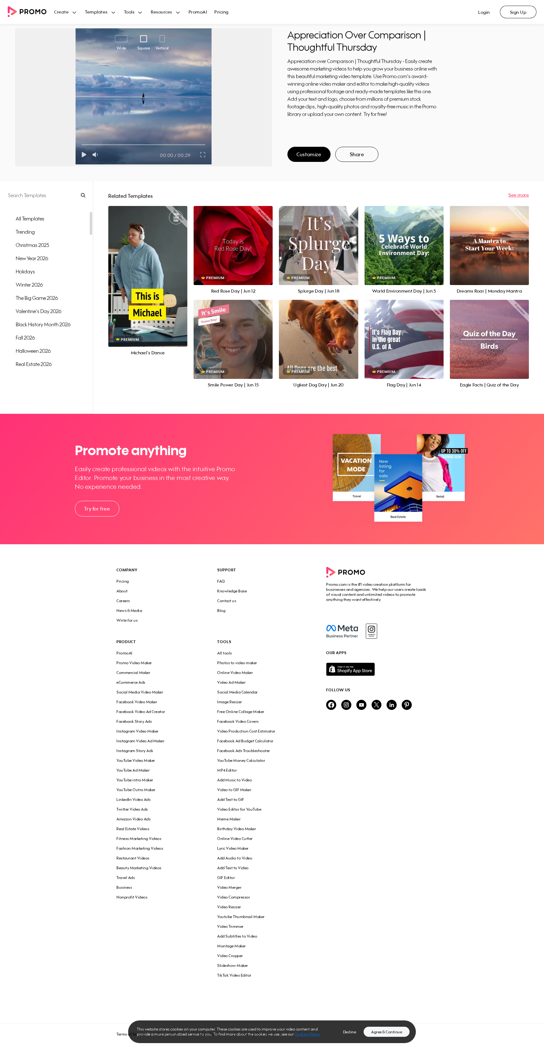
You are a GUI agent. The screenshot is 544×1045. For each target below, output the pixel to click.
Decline (349, 1032)
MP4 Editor (227, 770)
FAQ (221, 581)
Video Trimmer (230, 926)
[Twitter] (376, 705)
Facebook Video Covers (238, 721)
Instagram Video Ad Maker (140, 741)
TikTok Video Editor (234, 975)
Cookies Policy (307, 1034)
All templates (30, 218)
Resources (161, 11)
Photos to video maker (237, 662)
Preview (148, 269)
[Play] (84, 154)
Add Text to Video (233, 867)
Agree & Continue (386, 1032)
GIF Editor (226, 877)
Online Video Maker (235, 672)
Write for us (127, 620)
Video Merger (229, 887)
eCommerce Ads (130, 682)
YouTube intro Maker (134, 780)
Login (484, 12)
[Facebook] (342, 631)
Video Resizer (229, 907)
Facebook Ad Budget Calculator (245, 741)
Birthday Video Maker (236, 828)
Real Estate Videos (132, 828)
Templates (96, 11)
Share (357, 154)
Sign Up (518, 12)
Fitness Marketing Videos (138, 838)
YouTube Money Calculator (241, 760)
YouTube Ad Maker (133, 770)
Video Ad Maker (231, 682)
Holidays (25, 271)
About (122, 591)
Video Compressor (233, 897)
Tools (129, 11)
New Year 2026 (32, 258)
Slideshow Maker (232, 965)
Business (124, 887)
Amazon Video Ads (133, 819)
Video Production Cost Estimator (246, 731)
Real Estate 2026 (34, 364)
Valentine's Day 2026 (38, 311)
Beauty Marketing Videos (139, 867)
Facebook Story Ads (134, 721)
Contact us (226, 600)
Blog (221, 610)
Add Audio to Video (234, 858)
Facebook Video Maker (136, 702)
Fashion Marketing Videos (139, 848)
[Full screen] (203, 154)
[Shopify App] (377, 669)
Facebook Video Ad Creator (140, 711)
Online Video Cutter (235, 838)
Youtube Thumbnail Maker (241, 916)
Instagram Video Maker (137, 731)
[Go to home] (31, 12)
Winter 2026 (29, 285)
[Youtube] (361, 705)
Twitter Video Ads (132, 809)
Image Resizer (229, 702)
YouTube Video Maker (135, 760)
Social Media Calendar (237, 692)
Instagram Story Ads (134, 750)
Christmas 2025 (32, 245)
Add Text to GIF (230, 799)
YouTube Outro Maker (136, 789)
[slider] (82, 145)
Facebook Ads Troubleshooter (243, 750)
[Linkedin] (392, 705)
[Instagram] (371, 631)
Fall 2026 (25, 337)
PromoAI (198, 11)
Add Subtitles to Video (237, 936)
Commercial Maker (133, 672)
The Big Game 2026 (37, 298)
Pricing (221, 11)
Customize (309, 154)
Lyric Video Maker (233, 848)
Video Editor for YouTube (239, 809)
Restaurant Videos (133, 858)
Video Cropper (230, 955)
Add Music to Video (234, 780)
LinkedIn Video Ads (133, 799)
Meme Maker (229, 819)
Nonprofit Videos (131, 897)
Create (61, 11)
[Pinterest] (407, 705)
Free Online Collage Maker (240, 711)
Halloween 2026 (33, 351)
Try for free (97, 508)
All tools (224, 653)
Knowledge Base (232, 591)
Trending (25, 232)
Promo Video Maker (134, 662)
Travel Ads (125, 877)
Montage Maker (231, 946)
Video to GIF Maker (234, 789)
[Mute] (96, 154)
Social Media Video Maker (139, 692)
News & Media (129, 610)
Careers (123, 600)
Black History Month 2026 (43, 324)
